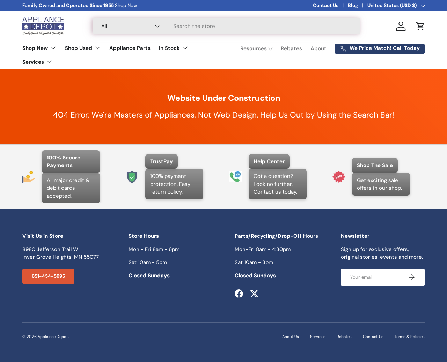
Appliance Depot (53, 336)
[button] (420, 26)
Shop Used (78, 48)
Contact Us (325, 5)
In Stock (169, 48)
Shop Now (126, 5)
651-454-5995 (48, 276)
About (318, 48)
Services (33, 62)
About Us (290, 336)
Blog (353, 5)
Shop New (35, 48)
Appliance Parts (130, 48)
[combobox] (227, 26)
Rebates (291, 48)
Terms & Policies (410, 336)
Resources (253, 48)
